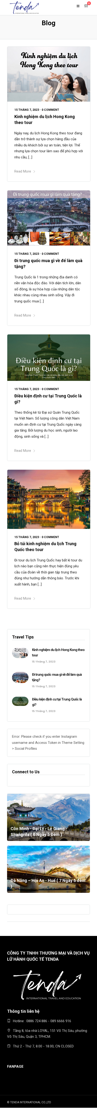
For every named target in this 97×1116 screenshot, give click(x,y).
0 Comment (50, 109)
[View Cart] (86, 5)
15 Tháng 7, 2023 (26, 109)
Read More (22, 171)
